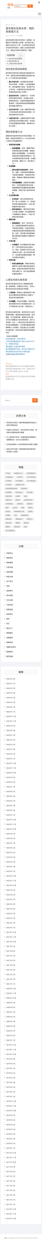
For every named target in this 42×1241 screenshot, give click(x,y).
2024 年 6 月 (10, 792)
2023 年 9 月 (10, 834)
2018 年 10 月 (11, 1111)
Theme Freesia (20, 1238)
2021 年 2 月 (10, 979)
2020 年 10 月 (11, 998)
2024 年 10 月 (11, 773)
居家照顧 (9, 572)
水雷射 (18, 496)
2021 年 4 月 (10, 970)
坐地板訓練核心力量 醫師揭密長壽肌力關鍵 (21, 444)
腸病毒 (30, 511)
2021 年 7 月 (10, 956)
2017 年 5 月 (10, 1186)
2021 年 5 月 (10, 965)
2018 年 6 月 (10, 1125)
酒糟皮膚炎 (19, 519)
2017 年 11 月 (11, 1158)
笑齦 (22, 507)
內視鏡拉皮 (9, 477)
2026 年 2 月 (10, 707)
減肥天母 (8, 500)
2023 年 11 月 (11, 824)
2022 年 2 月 (10, 923)
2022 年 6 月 (10, 904)
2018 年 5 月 (10, 1129)
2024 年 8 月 (10, 782)
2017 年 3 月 (10, 1195)
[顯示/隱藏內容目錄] (19, 55)
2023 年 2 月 (10, 867)
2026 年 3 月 (10, 702)
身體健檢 (9, 638)
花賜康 (8, 515)
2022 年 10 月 (11, 885)
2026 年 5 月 (10, 693)
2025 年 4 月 (10, 749)
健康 (10, 5)
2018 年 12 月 (11, 1101)
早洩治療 (29, 492)
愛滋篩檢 (8, 492)
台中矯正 (8, 481)
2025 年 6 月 (10, 740)
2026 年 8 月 (10, 679)
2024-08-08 (11, 25)
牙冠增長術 (9, 504)
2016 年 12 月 (11, 1209)
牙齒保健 (9, 605)
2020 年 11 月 (11, 993)
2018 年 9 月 (10, 1115)
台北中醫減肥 (31, 481)
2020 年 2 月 (10, 1036)
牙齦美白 (29, 504)
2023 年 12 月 (11, 820)
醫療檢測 (9, 652)
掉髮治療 (9, 577)
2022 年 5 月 (10, 909)
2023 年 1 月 (10, 871)
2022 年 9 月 (10, 890)
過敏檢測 (8, 519)
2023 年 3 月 (10, 862)
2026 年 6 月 (10, 688)
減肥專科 (9, 591)
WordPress (34, 1238)
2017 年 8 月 (10, 1172)
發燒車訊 (9, 614)
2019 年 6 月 (10, 1073)
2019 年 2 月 (10, 1092)
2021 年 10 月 (11, 942)
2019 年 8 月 (10, 1064)
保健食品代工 (18, 473)
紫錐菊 (8, 511)
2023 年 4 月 (10, 857)
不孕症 (8, 473)
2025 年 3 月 (10, 754)
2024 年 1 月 (10, 815)
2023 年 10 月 (11, 829)
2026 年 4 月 (10, 698)
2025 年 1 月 (10, 759)
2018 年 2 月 (10, 1143)
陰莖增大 (29, 519)
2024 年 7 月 (10, 787)
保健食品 (9, 553)
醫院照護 (9, 656)
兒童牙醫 (9, 567)
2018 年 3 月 (10, 1139)
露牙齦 (26, 523)
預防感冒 (17, 526)
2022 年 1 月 (10, 928)
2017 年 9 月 (10, 1167)
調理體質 (9, 633)
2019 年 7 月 (10, 1068)
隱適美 (18, 523)
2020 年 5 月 (10, 1021)
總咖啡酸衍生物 (19, 511)
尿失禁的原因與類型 (15, 59)
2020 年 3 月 (10, 1031)
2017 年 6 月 (10, 1181)
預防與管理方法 (14, 61)
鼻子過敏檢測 (10, 530)
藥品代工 (9, 628)
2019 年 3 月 (10, 1087)
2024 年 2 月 (10, 810)
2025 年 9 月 (10, 726)
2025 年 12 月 (11, 716)
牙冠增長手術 (28, 500)
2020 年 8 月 (10, 1007)
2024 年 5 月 (10, 796)
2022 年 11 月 (11, 881)
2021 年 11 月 (11, 937)
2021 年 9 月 (10, 946)
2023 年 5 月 (10, 853)
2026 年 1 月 (10, 712)
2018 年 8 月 (10, 1120)
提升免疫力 (19, 492)
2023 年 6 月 (10, 848)
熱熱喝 (18, 500)
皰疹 (7, 507)
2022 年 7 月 (10, 899)
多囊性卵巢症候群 (11, 488)
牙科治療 (9, 600)
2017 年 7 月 (10, 1176)
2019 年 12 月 (11, 1045)
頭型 (25, 526)
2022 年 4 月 (10, 914)
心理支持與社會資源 (15, 63)
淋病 (25, 496)
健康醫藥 (20, 35)
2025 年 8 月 (10, 731)
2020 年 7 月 (10, 1012)
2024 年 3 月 (10, 806)
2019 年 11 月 (11, 1050)
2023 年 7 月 (10, 843)
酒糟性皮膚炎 (11, 647)
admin (13, 35)
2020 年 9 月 (10, 1003)
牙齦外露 (20, 504)
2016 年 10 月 (11, 1219)
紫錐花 (30, 507)
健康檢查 (9, 558)
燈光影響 (9, 595)
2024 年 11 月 (11, 768)
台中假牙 (20, 477)
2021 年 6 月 (10, 960)
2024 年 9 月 (10, 777)
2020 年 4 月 (10, 1026)
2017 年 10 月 (11, 1162)
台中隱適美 (19, 481)
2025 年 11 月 (11, 721)
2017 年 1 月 (10, 1204)
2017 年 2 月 (10, 1200)
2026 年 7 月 (10, 684)
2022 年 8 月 (10, 895)
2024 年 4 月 (10, 801)
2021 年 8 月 (10, 951)
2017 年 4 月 (10, 1190)
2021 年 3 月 (10, 975)
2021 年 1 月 (10, 984)
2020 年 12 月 (11, 989)
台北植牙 (8, 484)
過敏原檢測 (24, 515)
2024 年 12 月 (11, 763)
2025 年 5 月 (10, 745)
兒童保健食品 (31, 473)
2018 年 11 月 (11, 1106)
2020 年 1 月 (10, 1040)
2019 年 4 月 (10, 1082)
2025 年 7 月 (10, 735)
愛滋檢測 (24, 488)
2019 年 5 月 (10, 1078)
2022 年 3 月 (10, 918)
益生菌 (15, 507)
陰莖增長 (8, 523)
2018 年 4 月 (10, 1134)
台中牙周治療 (31, 477)
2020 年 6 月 (10, 1017)
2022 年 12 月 (11, 876)
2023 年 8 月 (10, 838)
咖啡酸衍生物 (20, 484)
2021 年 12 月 (11, 932)
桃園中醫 (8, 496)
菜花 (15, 515)
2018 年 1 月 (10, 1148)
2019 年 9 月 (10, 1059)
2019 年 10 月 (11, 1054)
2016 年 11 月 (11, 1214)
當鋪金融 (9, 609)
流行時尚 (9, 581)
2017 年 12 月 (11, 1153)
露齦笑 (8, 526)
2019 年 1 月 (10, 1097)
